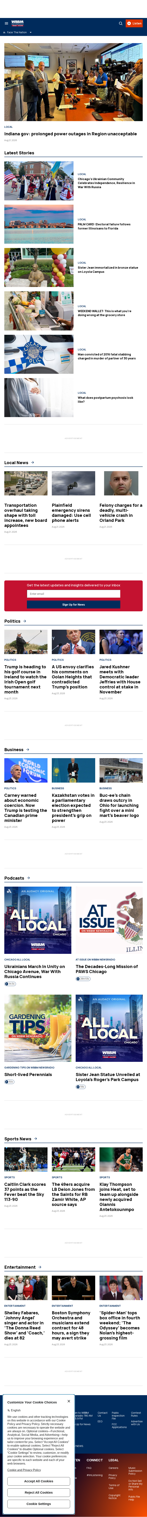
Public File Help (134, 1498)
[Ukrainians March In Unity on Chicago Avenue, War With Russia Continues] (37, 920)
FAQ (89, 1468)
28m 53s (84, 978)
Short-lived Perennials (28, 1074)
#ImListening (95, 1475)
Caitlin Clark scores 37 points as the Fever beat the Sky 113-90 (25, 1191)
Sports (9, 1177)
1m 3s (11, 983)
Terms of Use (114, 1487)
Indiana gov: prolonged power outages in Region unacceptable (70, 134)
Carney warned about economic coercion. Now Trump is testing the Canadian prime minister (25, 807)
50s (11, 1081)
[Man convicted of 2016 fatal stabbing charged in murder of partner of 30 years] (39, 354)
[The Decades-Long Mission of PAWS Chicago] (109, 920)
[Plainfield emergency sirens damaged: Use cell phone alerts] (73, 483)
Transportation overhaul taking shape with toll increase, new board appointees (25, 515)
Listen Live (72, 1469)
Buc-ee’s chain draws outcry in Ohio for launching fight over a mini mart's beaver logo (119, 805)
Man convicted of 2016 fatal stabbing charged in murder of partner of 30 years (107, 356)
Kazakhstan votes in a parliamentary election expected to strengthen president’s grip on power (73, 807)
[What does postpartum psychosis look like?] (39, 397)
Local (8, 126)
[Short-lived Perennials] (37, 1028)
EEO (100, 1421)
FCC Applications (119, 1426)
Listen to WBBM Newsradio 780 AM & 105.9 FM (81, 1415)
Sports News (17, 1138)
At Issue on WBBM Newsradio (95, 959)
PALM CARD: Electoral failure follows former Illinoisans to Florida (104, 226)
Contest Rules (136, 1414)
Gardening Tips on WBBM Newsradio (29, 1067)
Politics (12, 621)
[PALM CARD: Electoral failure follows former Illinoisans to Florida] (39, 224)
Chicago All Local (17, 959)
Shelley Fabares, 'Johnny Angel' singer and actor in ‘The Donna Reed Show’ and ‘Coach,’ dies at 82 (24, 1325)
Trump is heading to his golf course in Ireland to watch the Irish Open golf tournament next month (25, 679)
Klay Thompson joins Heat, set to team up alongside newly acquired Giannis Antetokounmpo (118, 1196)
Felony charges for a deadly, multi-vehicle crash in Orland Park (120, 512)
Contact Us (103, 1414)
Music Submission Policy (135, 1471)
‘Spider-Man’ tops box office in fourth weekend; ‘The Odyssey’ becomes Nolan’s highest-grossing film (119, 1325)
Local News (16, 462)
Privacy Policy (113, 1476)
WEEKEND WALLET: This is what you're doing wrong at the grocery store (104, 313)
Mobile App (73, 1479)
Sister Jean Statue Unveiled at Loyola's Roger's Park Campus (108, 1076)
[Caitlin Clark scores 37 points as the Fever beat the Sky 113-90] (26, 1159)
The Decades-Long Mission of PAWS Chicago (107, 968)
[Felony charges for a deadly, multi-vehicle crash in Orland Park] (121, 483)
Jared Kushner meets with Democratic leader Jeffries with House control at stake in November (120, 679)
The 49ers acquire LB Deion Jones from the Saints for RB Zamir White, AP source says (73, 1194)
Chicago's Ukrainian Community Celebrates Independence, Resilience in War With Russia (106, 183)
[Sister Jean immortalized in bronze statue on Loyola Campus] (39, 267)
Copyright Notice (114, 1497)
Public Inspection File (118, 1415)
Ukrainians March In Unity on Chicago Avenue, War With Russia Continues (34, 971)
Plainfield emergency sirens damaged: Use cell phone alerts (71, 512)
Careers (113, 1468)
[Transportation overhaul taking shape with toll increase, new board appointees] (26, 483)
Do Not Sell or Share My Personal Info (135, 1485)
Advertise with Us (137, 1423)
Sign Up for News (73, 604)
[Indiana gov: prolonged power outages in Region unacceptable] (73, 82)
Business (13, 749)
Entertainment (20, 1267)
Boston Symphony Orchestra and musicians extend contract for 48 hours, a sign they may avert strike (71, 1325)
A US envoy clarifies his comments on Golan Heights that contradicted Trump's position (73, 677)
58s (82, 1086)
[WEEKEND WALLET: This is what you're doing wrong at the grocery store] (39, 310)
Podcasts (14, 878)
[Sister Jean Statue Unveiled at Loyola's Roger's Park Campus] (109, 1028)
